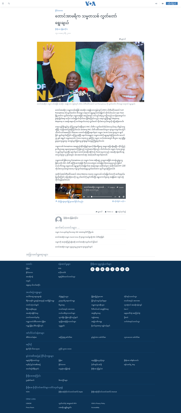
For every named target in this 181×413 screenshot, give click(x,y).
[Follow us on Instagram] (107, 269)
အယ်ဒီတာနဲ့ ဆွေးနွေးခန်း (34, 296)
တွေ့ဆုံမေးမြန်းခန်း (64, 368)
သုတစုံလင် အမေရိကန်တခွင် (133, 305)
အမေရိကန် (29, 276)
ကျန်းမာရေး (95, 317)
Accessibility (95, 407)
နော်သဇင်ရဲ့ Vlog (129, 364)
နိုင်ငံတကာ (59, 11)
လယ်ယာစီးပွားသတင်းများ (67, 313)
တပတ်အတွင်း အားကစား (67, 309)
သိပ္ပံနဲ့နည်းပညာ (63, 296)
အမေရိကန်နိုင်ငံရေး (32, 313)
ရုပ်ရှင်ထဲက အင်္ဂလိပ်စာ (98, 337)
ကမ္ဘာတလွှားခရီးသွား (97, 305)
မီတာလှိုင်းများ (63, 380)
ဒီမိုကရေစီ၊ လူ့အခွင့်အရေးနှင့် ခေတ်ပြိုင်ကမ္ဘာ (40, 301)
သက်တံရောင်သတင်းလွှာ (132, 321)
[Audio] (156, 3)
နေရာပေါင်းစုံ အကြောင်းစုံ (132, 313)
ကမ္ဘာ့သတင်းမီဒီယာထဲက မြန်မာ (36, 321)
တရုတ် (28, 281)
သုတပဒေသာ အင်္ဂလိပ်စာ (132, 337)
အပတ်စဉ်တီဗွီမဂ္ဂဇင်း (32, 368)
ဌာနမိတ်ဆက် (30, 380)
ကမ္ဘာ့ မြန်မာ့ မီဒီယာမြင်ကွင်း (34, 326)
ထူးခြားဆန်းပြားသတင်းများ (67, 321)
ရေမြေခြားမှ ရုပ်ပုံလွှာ (98, 360)
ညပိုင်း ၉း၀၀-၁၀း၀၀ (65, 349)
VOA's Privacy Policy (98, 403)
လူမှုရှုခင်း (62, 326)
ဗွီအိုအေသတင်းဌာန (92, 190)
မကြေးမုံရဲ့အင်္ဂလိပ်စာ (65, 337)
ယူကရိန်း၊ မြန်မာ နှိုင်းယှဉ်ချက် (68, 317)
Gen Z (126, 309)
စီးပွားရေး (62, 305)
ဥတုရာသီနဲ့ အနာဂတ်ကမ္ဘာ (67, 301)
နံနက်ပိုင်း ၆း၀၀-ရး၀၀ (33, 349)
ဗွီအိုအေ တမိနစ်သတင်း (131, 360)
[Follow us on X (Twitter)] (97, 269)
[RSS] (117, 269)
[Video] (163, 3)
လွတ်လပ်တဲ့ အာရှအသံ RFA (67, 403)
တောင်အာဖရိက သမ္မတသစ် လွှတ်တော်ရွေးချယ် (101, 187)
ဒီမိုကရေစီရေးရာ (31, 309)
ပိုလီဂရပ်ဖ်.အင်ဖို (96, 364)
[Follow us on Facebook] (92, 269)
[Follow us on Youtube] (102, 269)
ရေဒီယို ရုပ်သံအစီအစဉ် (33, 364)
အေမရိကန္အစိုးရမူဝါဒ (65, 407)
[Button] (122, 39)
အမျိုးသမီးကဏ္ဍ (96, 321)
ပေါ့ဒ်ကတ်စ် (62, 272)
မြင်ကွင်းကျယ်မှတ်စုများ (99, 301)
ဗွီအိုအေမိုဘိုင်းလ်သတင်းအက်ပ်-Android (104, 392)
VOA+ (28, 392)
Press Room (30, 407)
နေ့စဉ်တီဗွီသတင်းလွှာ (32, 360)
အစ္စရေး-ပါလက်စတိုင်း (33, 285)
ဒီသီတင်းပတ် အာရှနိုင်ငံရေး (100, 309)
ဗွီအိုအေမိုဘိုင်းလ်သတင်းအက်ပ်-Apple (71, 392)
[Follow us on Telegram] (112, 269)
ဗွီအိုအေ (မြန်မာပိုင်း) (61, 29)
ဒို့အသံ (126, 317)
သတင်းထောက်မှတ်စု (32, 317)
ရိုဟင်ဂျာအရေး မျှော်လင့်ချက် (100, 326)
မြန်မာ (28, 268)
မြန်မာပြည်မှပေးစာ (97, 296)
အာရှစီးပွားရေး (96, 313)
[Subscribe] (127, 269)
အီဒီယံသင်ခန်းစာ (31, 337)
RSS (59, 268)
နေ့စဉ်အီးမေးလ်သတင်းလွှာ (66, 276)
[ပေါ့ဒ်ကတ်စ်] (122, 269)
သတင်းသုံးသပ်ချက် (32, 305)
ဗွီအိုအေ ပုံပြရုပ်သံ (97, 368)
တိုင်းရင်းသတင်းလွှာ (130, 296)
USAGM (28, 403)
